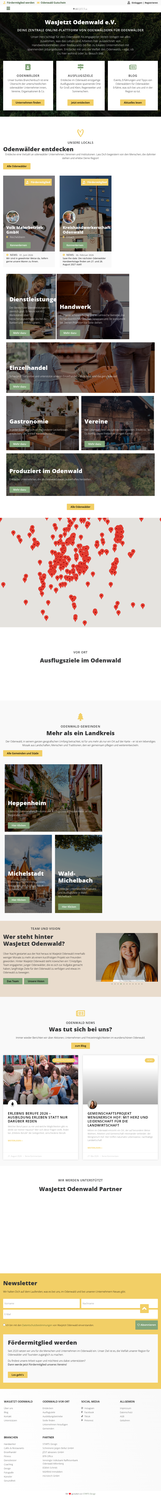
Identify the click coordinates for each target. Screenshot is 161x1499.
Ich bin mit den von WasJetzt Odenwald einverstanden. (50, 1325)
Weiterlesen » (15, 1140)
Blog (132, 76)
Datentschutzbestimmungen (37, 1325)
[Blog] (133, 67)
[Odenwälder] (28, 67)
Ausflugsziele (80, 76)
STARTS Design (89, 1493)
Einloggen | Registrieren (145, 2)
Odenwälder (28, 76)
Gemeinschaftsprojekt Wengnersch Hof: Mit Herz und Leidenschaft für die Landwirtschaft (118, 1119)
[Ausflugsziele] (80, 67)
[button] (112, 983)
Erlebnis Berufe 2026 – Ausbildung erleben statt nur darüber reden (38, 1117)
